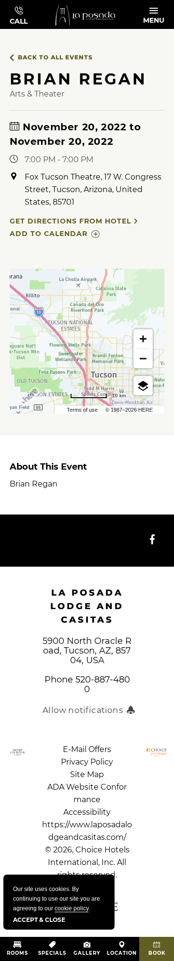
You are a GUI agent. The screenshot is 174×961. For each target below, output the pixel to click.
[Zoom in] (143, 338)
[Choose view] (143, 385)
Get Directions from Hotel (70, 221)
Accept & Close (39, 919)
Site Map (87, 774)
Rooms (17, 953)
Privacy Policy (87, 761)
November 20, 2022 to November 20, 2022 (75, 134)
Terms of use (82, 410)
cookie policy (71, 908)
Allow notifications (82, 710)
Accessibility (87, 812)
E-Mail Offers (87, 749)
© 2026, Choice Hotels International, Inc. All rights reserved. (87, 849)
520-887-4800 (102, 684)
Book (156, 953)
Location (122, 953)
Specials (52, 953)
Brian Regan (48, 474)
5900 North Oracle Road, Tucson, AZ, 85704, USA (87, 651)
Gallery (87, 953)
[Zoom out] (143, 358)
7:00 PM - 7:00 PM (59, 159)
